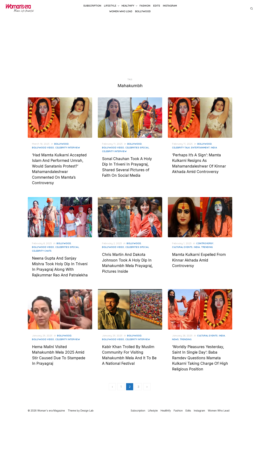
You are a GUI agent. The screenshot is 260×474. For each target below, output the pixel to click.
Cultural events (182, 247)
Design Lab (87, 410)
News (175, 339)
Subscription (92, 5)
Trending (207, 247)
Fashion (145, 5)
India (214, 147)
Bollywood (143, 11)
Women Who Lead (120, 11)
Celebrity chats (42, 250)
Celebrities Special (137, 147)
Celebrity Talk (181, 147)
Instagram (170, 5)
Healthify (128, 5)
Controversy (204, 243)
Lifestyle (110, 5)
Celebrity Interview (67, 147)
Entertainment (200, 147)
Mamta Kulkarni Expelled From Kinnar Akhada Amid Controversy (199, 260)
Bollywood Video (43, 147)
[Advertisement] (130, 47)
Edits (156, 5)
